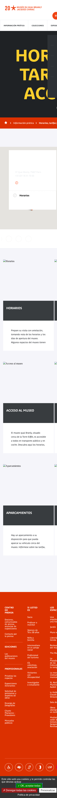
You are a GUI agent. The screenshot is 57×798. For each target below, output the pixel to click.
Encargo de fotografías (10, 704)
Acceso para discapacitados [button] (19, 239)
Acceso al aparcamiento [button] (9, 239)
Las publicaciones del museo (11, 656)
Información (52, 50)
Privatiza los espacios (10, 677)
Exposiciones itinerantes (11, 684)
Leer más (16, 317)
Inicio (5, 123)
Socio (29, 617)
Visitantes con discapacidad (33, 675)
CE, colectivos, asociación (32, 665)
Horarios (24, 195)
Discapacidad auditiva (29, 767)
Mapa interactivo (52, 82)
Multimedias (52, 71)
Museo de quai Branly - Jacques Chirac (27, 8)
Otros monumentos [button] (28, 239)
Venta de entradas (52, 40)
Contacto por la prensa (11, 635)
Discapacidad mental (40, 767)
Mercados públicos (9, 722)
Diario (52, 61)
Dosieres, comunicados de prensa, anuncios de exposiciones (11, 624)
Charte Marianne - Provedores (10, 713)
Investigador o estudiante (33, 684)
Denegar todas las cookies (20, 790)
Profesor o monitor (32, 624)
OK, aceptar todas (30, 785)
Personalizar (48, 790)
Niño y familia (30, 639)
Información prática (14, 26)
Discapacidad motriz (9, 767)
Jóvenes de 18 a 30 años (33, 631)
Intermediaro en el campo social (33, 647)
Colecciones (38, 26)
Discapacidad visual (19, 767)
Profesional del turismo (32, 656)
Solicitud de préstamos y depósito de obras (10, 694)
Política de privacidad (29, 794)
